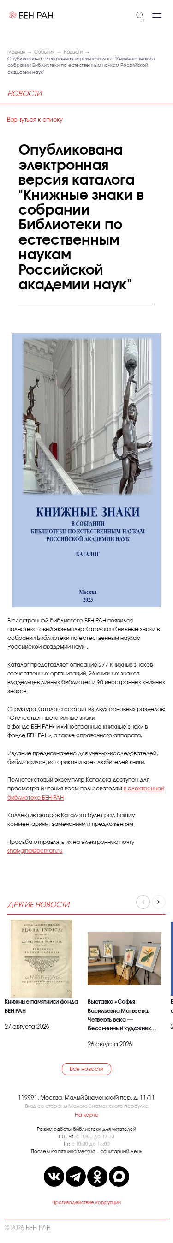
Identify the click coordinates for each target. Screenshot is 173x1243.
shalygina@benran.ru (34, 851)
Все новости (87, 1069)
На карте (86, 1115)
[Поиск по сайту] (140, 15)
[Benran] (31, 15)
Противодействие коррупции (86, 1203)
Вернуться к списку (34, 120)
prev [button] (143, 902)
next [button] (159, 902)
